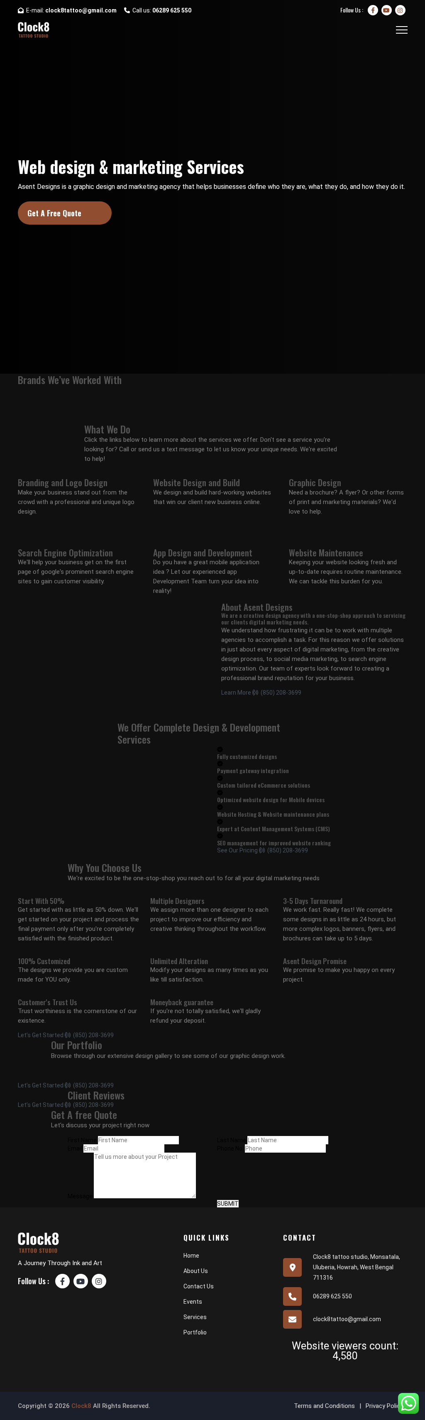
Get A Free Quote (54, 213)
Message (80, 1196)
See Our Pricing (237, 850)
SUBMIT (228, 1203)
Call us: (160, 10)
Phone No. (230, 1148)
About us (195, 1271)
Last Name (231, 1140)
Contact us (198, 1286)
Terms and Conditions (324, 1406)
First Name (82, 1140)
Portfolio (195, 1332)
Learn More (236, 692)
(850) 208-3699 (279, 692)
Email (75, 1148)
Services (195, 1317)
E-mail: (70, 10)
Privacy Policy (384, 1406)
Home (191, 1255)
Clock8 (81, 1406)
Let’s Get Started (41, 1035)
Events (192, 1301)
